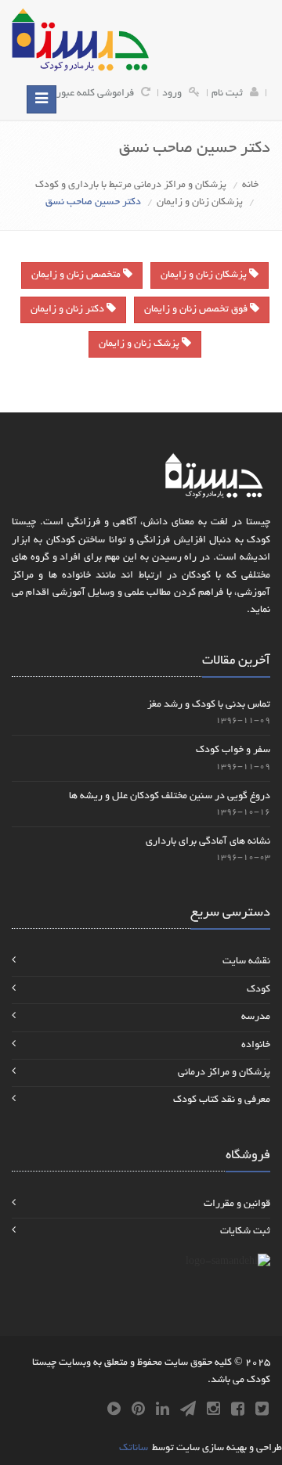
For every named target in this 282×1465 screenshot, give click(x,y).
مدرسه (255, 1017)
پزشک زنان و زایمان (140, 344)
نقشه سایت (246, 961)
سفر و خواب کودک (233, 750)
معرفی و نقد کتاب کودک (221, 1100)
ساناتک (133, 1448)
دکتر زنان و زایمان (69, 309)
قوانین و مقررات (237, 1204)
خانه (250, 185)
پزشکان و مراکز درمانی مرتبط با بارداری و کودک (130, 185)
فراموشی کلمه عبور (95, 93)
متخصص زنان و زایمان (77, 275)
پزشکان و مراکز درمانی (224, 1072)
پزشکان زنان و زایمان (200, 202)
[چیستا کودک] (80, 39)
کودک (258, 989)
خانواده (255, 1045)
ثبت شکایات (245, 1231)
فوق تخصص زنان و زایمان (197, 309)
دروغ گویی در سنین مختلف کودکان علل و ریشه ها (169, 796)
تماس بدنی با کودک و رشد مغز (208, 705)
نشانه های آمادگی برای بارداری (208, 842)
